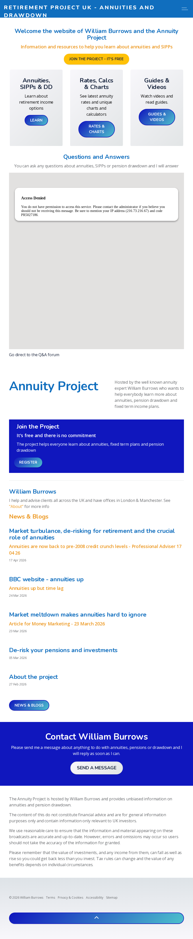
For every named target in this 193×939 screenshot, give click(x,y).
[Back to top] (96, 918)
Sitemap (112, 897)
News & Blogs (29, 705)
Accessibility (94, 897)
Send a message (96, 768)
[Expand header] (185, 9)
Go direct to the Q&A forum (34, 354)
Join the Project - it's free (96, 59)
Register (28, 462)
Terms (50, 897)
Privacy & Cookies (70, 897)
